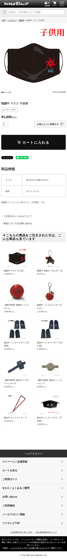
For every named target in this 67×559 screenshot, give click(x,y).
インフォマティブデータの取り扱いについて (29, 548)
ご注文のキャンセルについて (17, 216)
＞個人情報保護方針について (46, 532)
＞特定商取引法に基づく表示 (21, 532)
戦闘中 (21, 20)
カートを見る (9, 470)
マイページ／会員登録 (14, 461)
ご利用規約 (8, 505)
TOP (3, 20)
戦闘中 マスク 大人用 (13, 271)
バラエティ (12, 20)
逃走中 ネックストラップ (15, 417)
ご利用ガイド (9, 479)
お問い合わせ (9, 496)
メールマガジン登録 (13, 514)
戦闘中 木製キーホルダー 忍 (49, 271)
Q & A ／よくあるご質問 (15, 488)
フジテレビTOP (11, 523)
